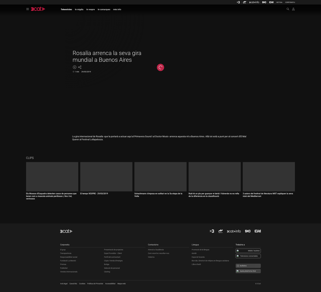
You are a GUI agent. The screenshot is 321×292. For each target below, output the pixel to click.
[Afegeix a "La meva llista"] (75, 67)
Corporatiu (290, 2)
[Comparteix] (80, 67)
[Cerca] (289, 9)
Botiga (279, 2)
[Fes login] (293, 9)
